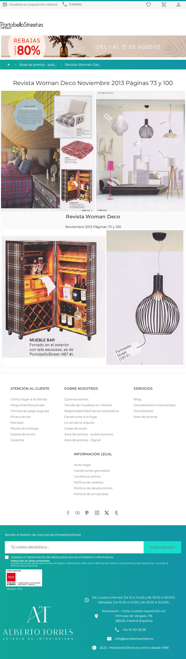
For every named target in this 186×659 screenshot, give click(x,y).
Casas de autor (75, 428)
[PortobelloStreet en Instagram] (98, 513)
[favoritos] (149, 4)
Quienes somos (76, 399)
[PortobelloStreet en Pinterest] (88, 513)
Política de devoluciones (93, 488)
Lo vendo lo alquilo (79, 422)
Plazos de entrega (24, 428)
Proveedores (143, 411)
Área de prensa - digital (82, 440)
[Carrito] (164, 4)
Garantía (17, 440)
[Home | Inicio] (8, 65)
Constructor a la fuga (80, 417)
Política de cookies (88, 482)
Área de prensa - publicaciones (88, 434)
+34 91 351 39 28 (134, 630)
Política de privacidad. (24, 565)
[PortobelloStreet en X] (107, 513)
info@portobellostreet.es (134, 639)
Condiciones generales (92, 471)
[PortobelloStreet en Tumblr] (117, 513)
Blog (137, 399)
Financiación (20, 417)
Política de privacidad (91, 494)
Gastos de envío (22, 434)
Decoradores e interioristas (155, 405)
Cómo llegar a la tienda (28, 399)
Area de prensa (145, 417)
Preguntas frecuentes (27, 405)
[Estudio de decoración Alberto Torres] (38, 640)
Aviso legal (82, 465)
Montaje (16, 422)
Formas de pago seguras (29, 411)
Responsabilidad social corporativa (91, 411)
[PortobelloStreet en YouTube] (78, 513)
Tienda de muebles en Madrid (88, 405)
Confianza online (87, 476)
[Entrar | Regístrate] (179, 4)
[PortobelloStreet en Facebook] (69, 513)
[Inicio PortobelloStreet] (22, 28)
